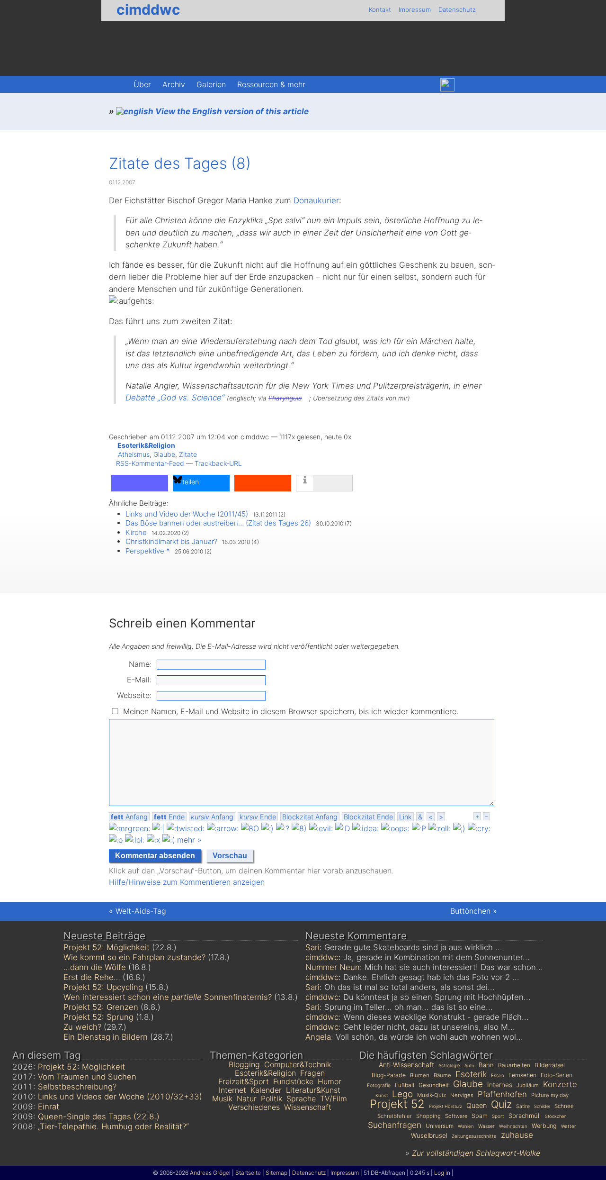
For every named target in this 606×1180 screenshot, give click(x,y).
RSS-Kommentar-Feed (150, 463)
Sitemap (276, 1172)
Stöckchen (555, 1116)
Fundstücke (293, 1081)
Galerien (211, 84)
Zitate (188, 454)
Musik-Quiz (431, 1095)
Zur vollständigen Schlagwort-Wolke (476, 1153)
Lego (402, 1094)
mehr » (189, 839)
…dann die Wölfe (94, 967)
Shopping (428, 1116)
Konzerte (560, 1084)
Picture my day (550, 1095)
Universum (440, 1126)
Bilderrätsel (550, 1065)
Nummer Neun (332, 967)
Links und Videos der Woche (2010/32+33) (120, 1096)
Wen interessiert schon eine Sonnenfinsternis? (167, 997)
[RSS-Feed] (487, 84)
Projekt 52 (397, 1104)
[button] (139, 483)
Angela (318, 1037)
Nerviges (461, 1095)
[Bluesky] (447, 85)
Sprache (301, 1098)
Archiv (173, 84)
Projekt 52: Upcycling (103, 987)
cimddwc (148, 9)
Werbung (544, 1125)
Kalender (266, 1090)
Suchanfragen (394, 1125)
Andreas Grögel (210, 1172)
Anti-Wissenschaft (406, 1065)
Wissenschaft (307, 1107)
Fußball (404, 1085)
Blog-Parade (389, 1075)
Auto (469, 1065)
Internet (232, 1090)
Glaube (164, 454)
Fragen (312, 1073)
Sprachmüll (524, 1115)
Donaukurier (316, 200)
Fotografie (379, 1085)
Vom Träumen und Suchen (87, 1076)
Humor (329, 1081)
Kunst (381, 1095)
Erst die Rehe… (91, 977)
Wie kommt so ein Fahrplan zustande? (134, 957)
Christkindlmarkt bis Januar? (171, 541)
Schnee (564, 1106)
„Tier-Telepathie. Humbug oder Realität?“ (113, 1126)
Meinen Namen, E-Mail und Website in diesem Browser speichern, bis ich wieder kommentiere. (290, 711)
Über (142, 84)
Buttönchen (470, 911)
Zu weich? (82, 1027)
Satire (523, 1106)
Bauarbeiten (514, 1065)
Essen (497, 1075)
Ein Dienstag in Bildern (105, 1037)
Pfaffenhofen (502, 1094)
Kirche (136, 532)
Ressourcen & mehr (271, 84)
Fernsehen (522, 1075)
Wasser (486, 1126)
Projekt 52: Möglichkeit (106, 947)
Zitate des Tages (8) (180, 163)
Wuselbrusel (429, 1135)
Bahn (486, 1065)
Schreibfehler (394, 1116)
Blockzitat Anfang (310, 817)
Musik (222, 1098)
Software (456, 1116)
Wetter (568, 1126)
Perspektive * (147, 550)
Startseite (248, 1172)
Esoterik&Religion (146, 445)
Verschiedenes (254, 1107)
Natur (247, 1098)
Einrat (48, 1106)
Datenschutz (457, 9)
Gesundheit (434, 1085)
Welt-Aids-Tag (141, 911)
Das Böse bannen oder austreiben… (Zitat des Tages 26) (218, 522)
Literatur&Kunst (313, 1090)
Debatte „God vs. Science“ (174, 397)
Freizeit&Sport (243, 1081)
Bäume (442, 1075)
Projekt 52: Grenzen (100, 1007)
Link (405, 817)
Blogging (244, 1064)
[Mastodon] (427, 84)
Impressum (415, 9)
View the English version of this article (231, 111)
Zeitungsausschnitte (474, 1136)
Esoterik (471, 1074)
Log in (442, 1172)
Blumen (419, 1075)
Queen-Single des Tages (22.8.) (99, 1116)
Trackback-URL (218, 463)
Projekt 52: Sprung (98, 1017)
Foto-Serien (556, 1075)
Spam (480, 1115)
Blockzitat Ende (368, 817)
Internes (499, 1085)
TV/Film (333, 1098)
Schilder (542, 1106)
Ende (169, 817)
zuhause (517, 1135)
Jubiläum (528, 1085)
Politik (271, 1098)
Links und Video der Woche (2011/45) (186, 513)
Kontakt (380, 9)
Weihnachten (513, 1126)
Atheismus (134, 454)
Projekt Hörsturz (445, 1106)
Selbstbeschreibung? (77, 1086)
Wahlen (466, 1126)
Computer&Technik (297, 1064)
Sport (498, 1116)
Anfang (129, 817)
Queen (476, 1105)
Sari (312, 947)
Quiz (501, 1104)
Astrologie (449, 1065)
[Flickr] (468, 84)
